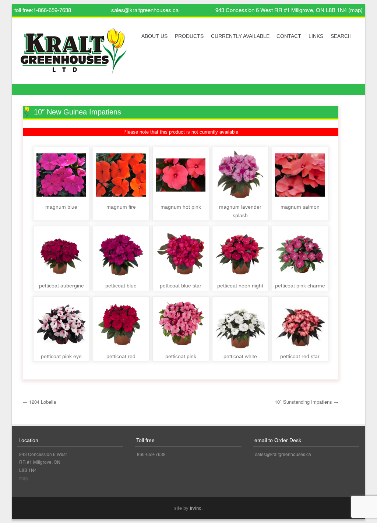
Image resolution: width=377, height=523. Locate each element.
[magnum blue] (61, 198)
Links (316, 36)
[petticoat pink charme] (300, 277)
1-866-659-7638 (52, 10)
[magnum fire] (121, 198)
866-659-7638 (151, 454)
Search (341, 36)
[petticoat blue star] (180, 277)
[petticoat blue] (121, 277)
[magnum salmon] (300, 198)
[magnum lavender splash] (240, 198)
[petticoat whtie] (240, 347)
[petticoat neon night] (240, 277)
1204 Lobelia (39, 401)
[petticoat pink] (180, 347)
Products (189, 36)
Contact (288, 36)
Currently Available (240, 36)
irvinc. (196, 508)
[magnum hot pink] (180, 198)
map (23, 478)
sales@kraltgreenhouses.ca (145, 10)
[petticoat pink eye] (61, 347)
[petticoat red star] (300, 347)
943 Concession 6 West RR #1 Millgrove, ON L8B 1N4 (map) (289, 10)
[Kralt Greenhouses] (74, 54)
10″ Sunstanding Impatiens (306, 401)
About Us (154, 36)
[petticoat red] (121, 347)
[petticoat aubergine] (61, 277)
